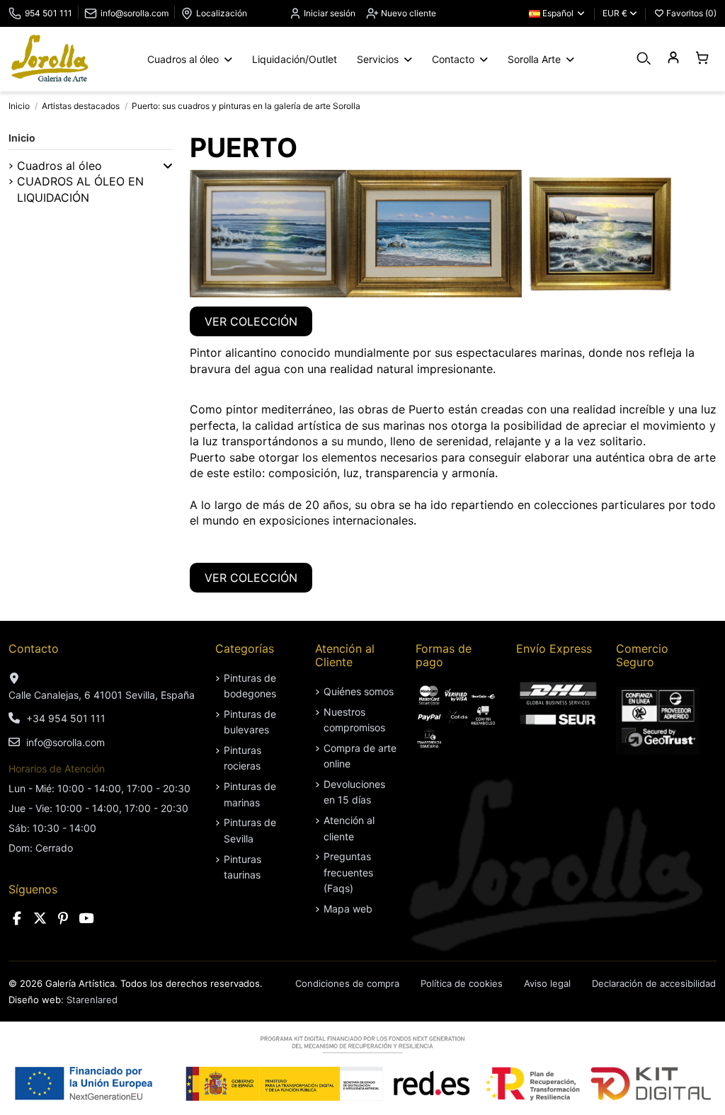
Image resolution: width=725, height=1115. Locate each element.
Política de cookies (462, 983)
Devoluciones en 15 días (354, 792)
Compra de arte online (360, 756)
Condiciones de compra (347, 983)
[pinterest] (63, 918)
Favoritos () (690, 13)
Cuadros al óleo (59, 166)
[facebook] (16, 918)
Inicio (21, 138)
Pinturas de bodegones (250, 685)
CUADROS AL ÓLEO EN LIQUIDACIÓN (80, 189)
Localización (221, 13)
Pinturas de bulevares (250, 722)
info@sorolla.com (135, 13)
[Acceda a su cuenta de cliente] (673, 58)
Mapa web (348, 909)
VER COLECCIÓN (251, 321)
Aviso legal (547, 983)
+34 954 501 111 (65, 718)
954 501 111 (48, 13)
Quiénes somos (359, 691)
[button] (168, 165)
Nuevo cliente (407, 13)
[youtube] (86, 918)
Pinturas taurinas (242, 867)
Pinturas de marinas (250, 794)
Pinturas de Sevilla (250, 830)
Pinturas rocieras (242, 758)
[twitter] (40, 918)
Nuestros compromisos (354, 719)
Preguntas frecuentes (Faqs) (348, 872)
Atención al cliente (349, 828)
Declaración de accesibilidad (654, 983)
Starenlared (92, 999)
